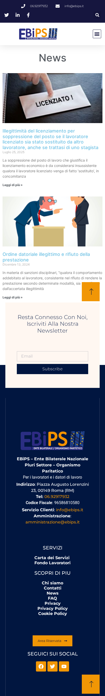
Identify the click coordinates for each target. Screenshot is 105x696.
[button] (97, 15)
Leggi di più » (13, 185)
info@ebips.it (69, 509)
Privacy (53, 603)
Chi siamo (52, 583)
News (53, 593)
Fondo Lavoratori (52, 562)
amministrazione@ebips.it (52, 522)
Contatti (52, 588)
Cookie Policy (52, 613)
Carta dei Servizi (52, 557)
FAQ (52, 598)
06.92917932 (56, 496)
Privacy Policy (52, 608)
